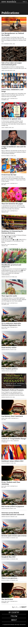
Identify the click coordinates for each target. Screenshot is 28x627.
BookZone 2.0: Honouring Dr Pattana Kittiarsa (12, 232)
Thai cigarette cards (9, 296)
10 (20, 607)
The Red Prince (7, 599)
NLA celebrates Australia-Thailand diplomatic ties (11, 324)
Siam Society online (8, 347)
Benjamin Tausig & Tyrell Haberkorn (10, 440)
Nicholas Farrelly (5, 155)
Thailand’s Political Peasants (12, 390)
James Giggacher (5, 70)
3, (17, 607)
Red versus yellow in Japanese (12, 506)
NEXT (24, 607)
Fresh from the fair (8, 175)
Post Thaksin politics (9, 369)
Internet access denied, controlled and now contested (12, 513)
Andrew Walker (5, 276)
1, (13, 607)
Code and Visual (22, 624)
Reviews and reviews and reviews (14, 536)
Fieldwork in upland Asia (11, 119)
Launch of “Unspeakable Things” (13, 439)
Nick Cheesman (4, 43)
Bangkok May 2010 (8, 557)
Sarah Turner (4, 127)
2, (15, 607)
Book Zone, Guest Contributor (8, 98)
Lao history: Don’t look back (12, 416)
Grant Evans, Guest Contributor (9, 418)
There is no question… (10, 578)
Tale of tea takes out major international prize (11, 64)
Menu (24, 1)
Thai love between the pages (12, 204)
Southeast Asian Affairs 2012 (12, 461)
